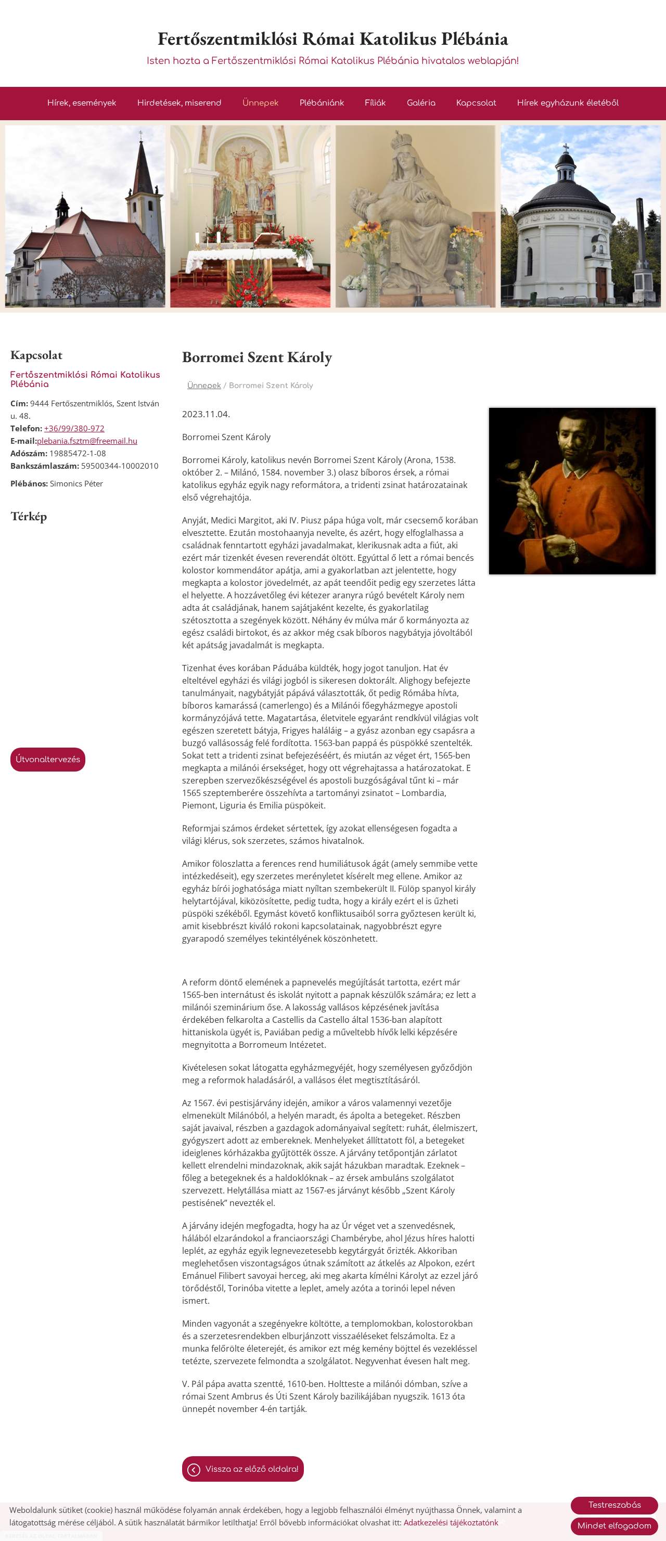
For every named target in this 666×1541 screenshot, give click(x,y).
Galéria (421, 103)
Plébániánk (322, 103)
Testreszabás (614, 1505)
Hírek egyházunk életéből (568, 103)
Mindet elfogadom (614, 1526)
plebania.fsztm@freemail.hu (87, 440)
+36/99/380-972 (74, 428)
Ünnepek (260, 103)
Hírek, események (82, 103)
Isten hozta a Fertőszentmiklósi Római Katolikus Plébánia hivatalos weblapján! (333, 46)
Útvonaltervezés (48, 759)
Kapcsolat (476, 103)
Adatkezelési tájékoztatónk (451, 1522)
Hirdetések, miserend (179, 103)
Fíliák (375, 103)
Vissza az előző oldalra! (252, 1469)
